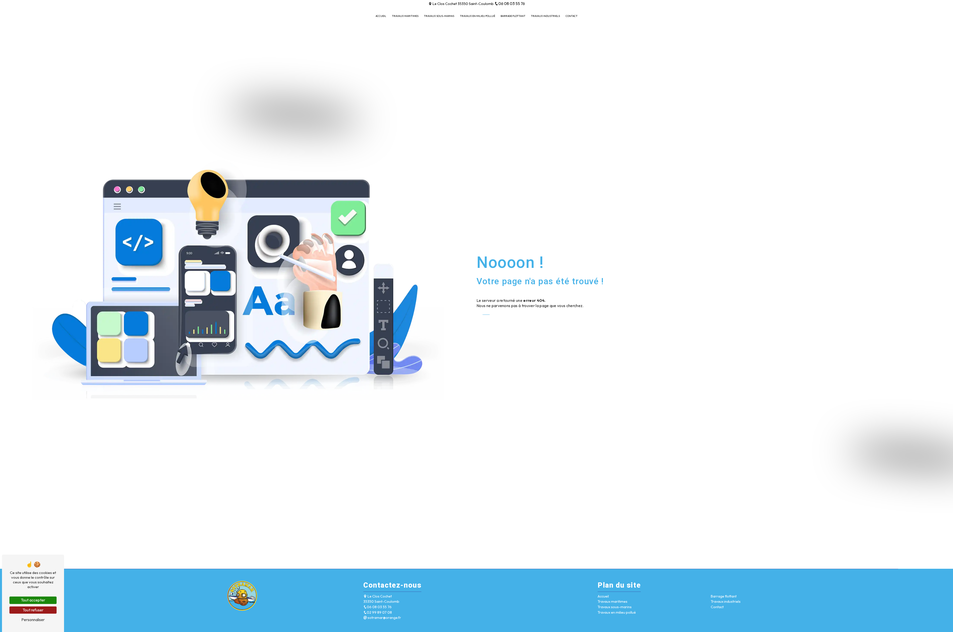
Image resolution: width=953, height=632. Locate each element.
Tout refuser (33, 609)
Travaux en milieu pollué (477, 16)
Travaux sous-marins (439, 16)
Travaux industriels (545, 16)
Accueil (380, 16)
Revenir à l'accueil (497, 319)
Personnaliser (33, 619)
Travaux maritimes (405, 16)
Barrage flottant (513, 16)
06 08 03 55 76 (511, 3)
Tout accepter (33, 600)
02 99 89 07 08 (379, 612)
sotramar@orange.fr (384, 617)
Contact (572, 16)
